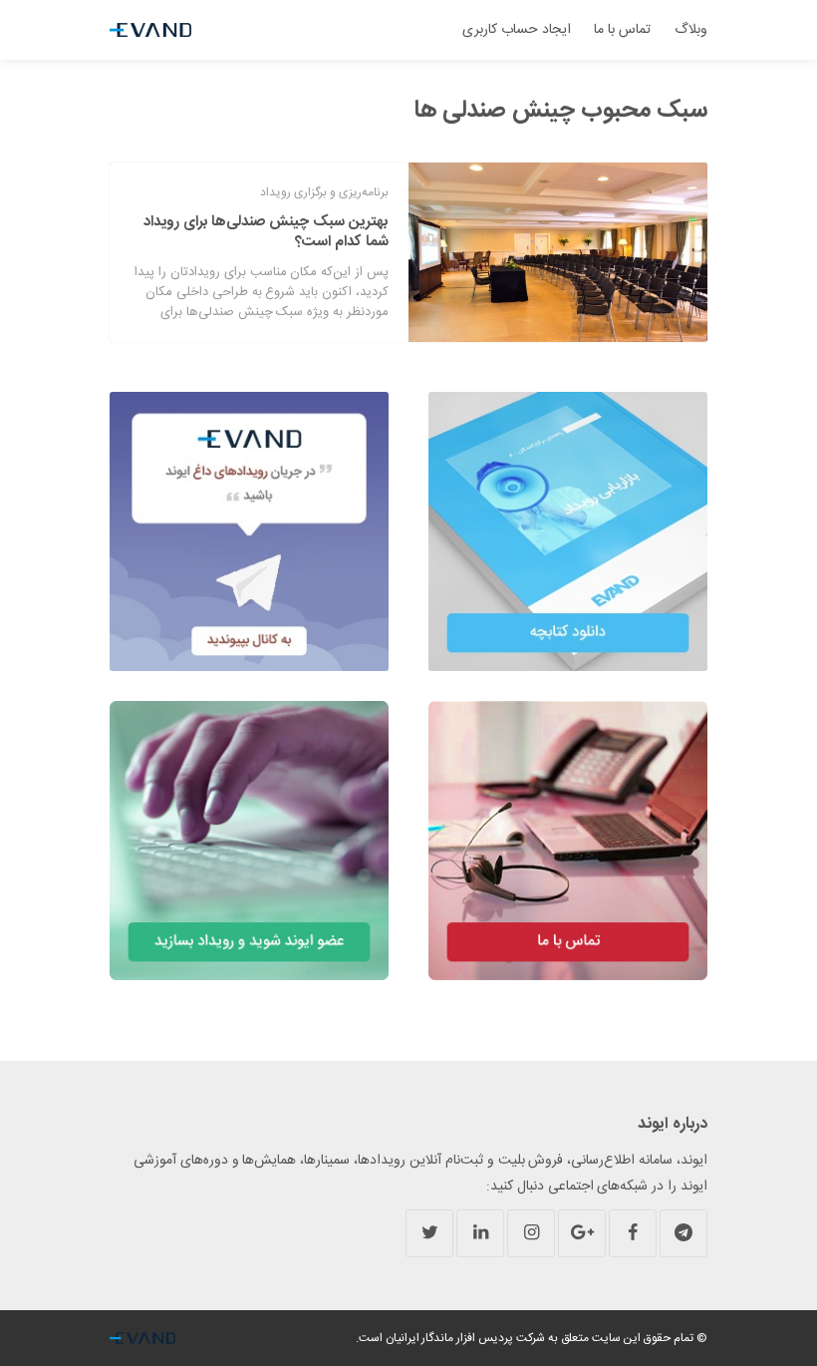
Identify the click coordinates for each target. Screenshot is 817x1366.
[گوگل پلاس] (582, 1233)
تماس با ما (622, 30)
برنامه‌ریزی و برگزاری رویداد (324, 192)
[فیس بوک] (633, 1233)
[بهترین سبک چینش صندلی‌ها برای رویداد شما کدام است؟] (557, 252)
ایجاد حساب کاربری (516, 30)
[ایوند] (150, 30)
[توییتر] (429, 1233)
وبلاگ (691, 30)
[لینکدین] (480, 1233)
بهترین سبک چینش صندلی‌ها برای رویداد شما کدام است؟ (266, 231)
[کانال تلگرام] (683, 1233)
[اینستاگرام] (531, 1233)
